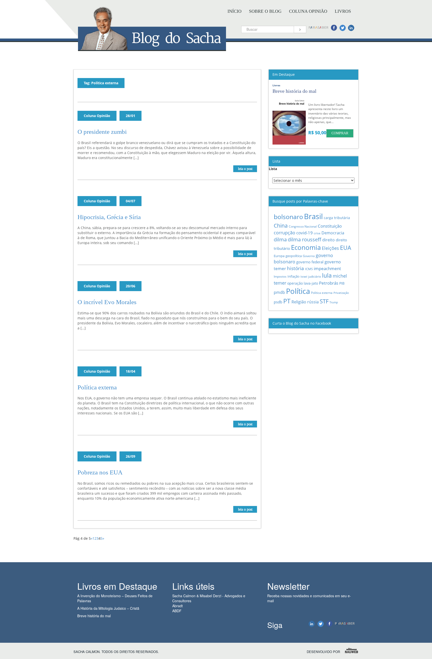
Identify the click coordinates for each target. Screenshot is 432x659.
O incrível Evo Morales (107, 302)
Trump (334, 302)
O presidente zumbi (102, 131)
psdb (278, 301)
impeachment (327, 268)
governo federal (310, 261)
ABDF (177, 610)
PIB (341, 283)
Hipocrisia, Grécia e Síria (109, 217)
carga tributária (337, 217)
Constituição (330, 226)
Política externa (97, 387)
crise (317, 233)
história (295, 268)
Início (235, 11)
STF (324, 301)
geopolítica (294, 256)
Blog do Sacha (152, 47)
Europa (279, 256)
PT (286, 301)
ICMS (309, 269)
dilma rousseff (304, 239)
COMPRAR (340, 133)
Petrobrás (328, 283)
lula (327, 275)
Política (298, 291)
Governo (309, 256)
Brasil (313, 216)
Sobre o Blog (265, 11)
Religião (299, 302)
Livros (343, 11)
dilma (280, 239)
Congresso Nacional (303, 226)
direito (328, 240)
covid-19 (304, 233)
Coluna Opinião (308, 11)
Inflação (294, 276)
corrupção (284, 233)
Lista (273, 168)
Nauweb (351, 650)
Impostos (280, 276)
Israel (303, 276)
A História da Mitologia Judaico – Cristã (108, 608)
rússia (313, 302)
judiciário (314, 276)
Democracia (333, 233)
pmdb (279, 292)
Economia (306, 247)
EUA (345, 248)
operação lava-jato (302, 283)
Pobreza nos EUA (100, 472)
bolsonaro (288, 217)
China (281, 225)
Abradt (177, 605)
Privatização (341, 293)
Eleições (330, 248)
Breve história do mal (94, 615)
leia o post (245, 169)
